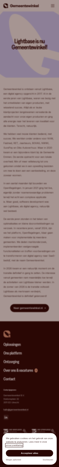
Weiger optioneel (13, 459)
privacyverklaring (14, 445)
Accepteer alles (29, 453)
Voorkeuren (48, 459)
